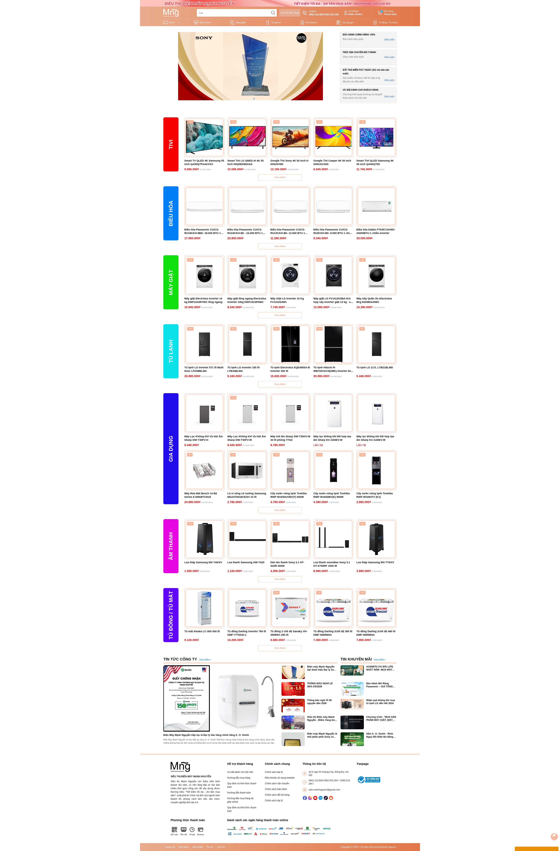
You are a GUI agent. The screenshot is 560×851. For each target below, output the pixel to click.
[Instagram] (310, 798)
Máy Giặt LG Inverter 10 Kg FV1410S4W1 (287, 300)
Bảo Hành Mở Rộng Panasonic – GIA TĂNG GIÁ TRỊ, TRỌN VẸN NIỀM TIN (381, 685)
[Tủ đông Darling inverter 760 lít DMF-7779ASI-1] (247, 608)
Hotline (324, 13)
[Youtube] (315, 798)
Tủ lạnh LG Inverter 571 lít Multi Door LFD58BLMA (203, 369)
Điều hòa (204, 22)
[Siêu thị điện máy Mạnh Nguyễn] (280, 3)
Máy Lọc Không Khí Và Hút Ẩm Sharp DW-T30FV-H (203, 438)
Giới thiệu (184, 847)
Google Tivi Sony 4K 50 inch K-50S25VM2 (289, 162)
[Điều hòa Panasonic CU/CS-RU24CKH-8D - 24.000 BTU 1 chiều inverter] (247, 206)
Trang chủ (170, 847)
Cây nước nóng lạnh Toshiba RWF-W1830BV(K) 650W (331, 495)
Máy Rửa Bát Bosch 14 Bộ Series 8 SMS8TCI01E (200, 495)
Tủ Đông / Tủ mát (171, 615)
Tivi (171, 22)
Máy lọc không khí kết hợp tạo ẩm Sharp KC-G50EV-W (332, 438)
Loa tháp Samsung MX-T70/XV (375, 562)
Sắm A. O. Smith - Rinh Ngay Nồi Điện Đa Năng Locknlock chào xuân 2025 (381, 735)
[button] (247, 98)
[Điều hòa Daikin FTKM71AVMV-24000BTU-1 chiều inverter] (376, 206)
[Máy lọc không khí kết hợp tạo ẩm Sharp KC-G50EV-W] (333, 413)
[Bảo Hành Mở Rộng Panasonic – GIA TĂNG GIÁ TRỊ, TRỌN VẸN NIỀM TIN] (352, 689)
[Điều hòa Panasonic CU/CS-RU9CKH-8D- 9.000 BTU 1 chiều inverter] (333, 206)
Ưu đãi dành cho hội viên (240, 772)
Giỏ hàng (389, 12)
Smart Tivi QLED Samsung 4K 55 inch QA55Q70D (375, 162)
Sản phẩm (197, 847)
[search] (273, 13)
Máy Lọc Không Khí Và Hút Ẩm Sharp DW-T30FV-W (246, 438)
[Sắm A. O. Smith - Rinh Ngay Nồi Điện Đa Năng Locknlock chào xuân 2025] (352, 739)
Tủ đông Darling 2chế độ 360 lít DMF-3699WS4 (332, 633)
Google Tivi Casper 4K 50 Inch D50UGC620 (332, 162)
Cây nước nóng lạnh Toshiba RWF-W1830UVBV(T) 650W (288, 495)
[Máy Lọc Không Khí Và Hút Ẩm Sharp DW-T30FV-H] (204, 413)
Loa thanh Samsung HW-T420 (245, 562)
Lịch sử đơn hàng (289, 13)
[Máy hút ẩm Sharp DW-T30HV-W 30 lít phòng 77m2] (290, 413)
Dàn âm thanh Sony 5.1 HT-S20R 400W (287, 564)
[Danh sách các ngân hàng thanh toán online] (280, 831)
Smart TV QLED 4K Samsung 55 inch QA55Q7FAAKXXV (204, 162)
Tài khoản (355, 12)
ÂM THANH (171, 546)
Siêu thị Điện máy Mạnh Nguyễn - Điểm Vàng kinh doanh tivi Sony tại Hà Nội (322, 719)
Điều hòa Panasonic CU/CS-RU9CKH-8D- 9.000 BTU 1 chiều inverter (333, 231)
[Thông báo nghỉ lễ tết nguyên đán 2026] (293, 706)
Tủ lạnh (275, 22)
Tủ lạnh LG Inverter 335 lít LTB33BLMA (243, 369)
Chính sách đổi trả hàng (277, 795)
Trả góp (192, 835)
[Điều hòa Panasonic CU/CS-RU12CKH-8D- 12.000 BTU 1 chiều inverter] (290, 206)
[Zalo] (320, 798)
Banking (200, 835)
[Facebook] (304, 798)
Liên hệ (221, 847)
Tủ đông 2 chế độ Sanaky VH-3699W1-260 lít (288, 633)
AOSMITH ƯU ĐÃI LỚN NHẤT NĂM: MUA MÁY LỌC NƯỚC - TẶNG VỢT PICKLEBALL (380, 668)
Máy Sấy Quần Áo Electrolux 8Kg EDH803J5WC (374, 300)
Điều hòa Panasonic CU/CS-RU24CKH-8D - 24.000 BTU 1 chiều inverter (245, 231)
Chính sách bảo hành (276, 789)
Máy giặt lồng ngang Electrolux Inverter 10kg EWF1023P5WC (246, 300)
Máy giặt (240, 22)
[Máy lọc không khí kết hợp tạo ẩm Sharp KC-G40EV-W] (376, 413)
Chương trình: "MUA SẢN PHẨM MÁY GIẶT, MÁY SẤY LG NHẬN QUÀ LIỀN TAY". (381, 719)
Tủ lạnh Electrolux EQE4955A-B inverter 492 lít (290, 369)
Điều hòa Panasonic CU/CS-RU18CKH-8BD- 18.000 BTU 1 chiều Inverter (202, 231)
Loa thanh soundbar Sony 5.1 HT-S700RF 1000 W (331, 564)
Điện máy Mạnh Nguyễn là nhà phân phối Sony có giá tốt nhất (322, 735)
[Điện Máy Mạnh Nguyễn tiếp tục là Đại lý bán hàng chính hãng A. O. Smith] (221, 698)
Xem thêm (280, 177)
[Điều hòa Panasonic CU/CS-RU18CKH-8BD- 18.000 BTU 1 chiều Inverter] (204, 206)
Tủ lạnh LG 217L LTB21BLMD (374, 367)
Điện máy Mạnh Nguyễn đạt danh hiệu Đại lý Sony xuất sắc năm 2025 (322, 668)
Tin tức (210, 847)
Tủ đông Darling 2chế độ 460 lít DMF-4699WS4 (375, 633)
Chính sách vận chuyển (277, 783)
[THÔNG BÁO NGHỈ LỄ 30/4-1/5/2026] (293, 689)
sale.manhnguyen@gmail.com (324, 789)
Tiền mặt (183, 835)
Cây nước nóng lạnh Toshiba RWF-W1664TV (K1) (374, 495)
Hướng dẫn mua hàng (238, 778)
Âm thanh (311, 22)
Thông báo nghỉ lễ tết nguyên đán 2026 (319, 702)
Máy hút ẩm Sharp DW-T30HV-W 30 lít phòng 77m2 (290, 438)
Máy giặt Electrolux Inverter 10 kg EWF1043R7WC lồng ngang (203, 300)
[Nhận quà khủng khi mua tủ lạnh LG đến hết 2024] (352, 706)
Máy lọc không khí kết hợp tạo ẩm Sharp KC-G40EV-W (375, 438)
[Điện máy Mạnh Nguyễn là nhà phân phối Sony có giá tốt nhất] (293, 739)
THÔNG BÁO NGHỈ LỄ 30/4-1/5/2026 (320, 685)
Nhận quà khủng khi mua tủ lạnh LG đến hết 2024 (380, 702)
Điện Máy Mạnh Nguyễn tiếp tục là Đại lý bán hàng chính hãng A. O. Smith (206, 735)
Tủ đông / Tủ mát (387, 22)
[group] (250, 66)
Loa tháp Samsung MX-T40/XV (203, 562)
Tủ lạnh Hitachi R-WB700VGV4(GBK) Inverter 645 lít (332, 369)
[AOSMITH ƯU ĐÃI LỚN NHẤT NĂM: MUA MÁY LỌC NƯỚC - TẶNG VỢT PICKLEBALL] (352, 672)
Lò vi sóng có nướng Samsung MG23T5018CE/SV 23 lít (246, 495)
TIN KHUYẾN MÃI (356, 659)
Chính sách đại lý (274, 772)
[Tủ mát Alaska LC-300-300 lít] (204, 608)
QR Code (174, 835)
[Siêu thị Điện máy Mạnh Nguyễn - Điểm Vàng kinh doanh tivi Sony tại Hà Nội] (293, 722)
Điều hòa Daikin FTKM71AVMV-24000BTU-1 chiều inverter (375, 231)
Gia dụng (347, 22)
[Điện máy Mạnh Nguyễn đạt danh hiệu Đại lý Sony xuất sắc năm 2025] (293, 672)
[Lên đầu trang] (554, 828)
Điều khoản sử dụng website (280, 778)
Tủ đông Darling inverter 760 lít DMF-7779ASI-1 (246, 633)
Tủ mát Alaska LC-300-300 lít (202, 631)
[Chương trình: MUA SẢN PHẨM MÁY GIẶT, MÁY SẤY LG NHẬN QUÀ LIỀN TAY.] (352, 722)
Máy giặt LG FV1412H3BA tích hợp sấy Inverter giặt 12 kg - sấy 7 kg (333, 300)
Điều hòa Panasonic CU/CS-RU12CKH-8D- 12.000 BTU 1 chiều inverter (287, 231)
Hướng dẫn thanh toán (239, 792)
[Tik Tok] (325, 798)
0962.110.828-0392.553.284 (323, 780)
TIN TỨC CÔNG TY (180, 659)
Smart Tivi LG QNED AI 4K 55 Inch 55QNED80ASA (245, 162)
